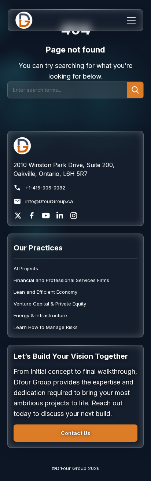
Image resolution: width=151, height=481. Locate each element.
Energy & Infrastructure (40, 315)
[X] (18, 215)
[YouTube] (45, 215)
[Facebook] (31, 215)
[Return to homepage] (75, 146)
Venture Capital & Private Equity (50, 304)
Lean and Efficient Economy (45, 292)
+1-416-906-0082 (45, 188)
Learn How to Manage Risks (46, 327)
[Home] (28, 20)
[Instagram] (73, 215)
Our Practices (38, 247)
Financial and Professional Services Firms (61, 280)
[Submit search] (135, 90)
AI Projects (26, 268)
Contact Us (76, 433)
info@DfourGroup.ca (49, 201)
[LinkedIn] (59, 215)
